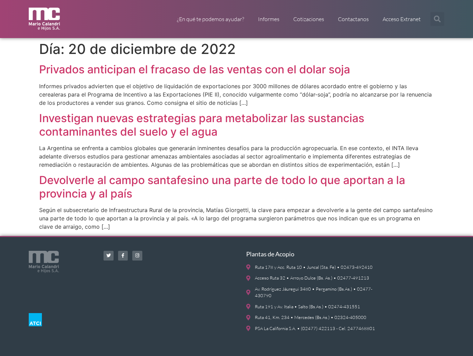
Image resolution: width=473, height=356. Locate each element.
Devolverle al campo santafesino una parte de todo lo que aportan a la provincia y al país (222, 186)
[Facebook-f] (123, 256)
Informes (268, 19)
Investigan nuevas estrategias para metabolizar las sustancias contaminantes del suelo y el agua (201, 124)
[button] (437, 19)
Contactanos (353, 19)
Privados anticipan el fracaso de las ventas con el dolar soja (194, 69)
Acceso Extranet (402, 19)
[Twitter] (109, 256)
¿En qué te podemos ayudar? (210, 19)
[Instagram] (137, 256)
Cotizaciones (308, 19)
